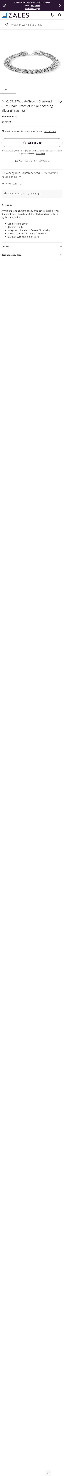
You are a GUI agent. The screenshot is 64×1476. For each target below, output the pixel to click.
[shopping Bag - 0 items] (60, 16)
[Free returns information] (39, 193)
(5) (16, 116)
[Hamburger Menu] (4, 15)
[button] (60, 5)
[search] (6, 24)
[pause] (4, 5)
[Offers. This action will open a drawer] (52, 15)
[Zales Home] (19, 15)
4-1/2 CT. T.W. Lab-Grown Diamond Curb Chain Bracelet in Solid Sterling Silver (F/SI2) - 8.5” (27, 106)
